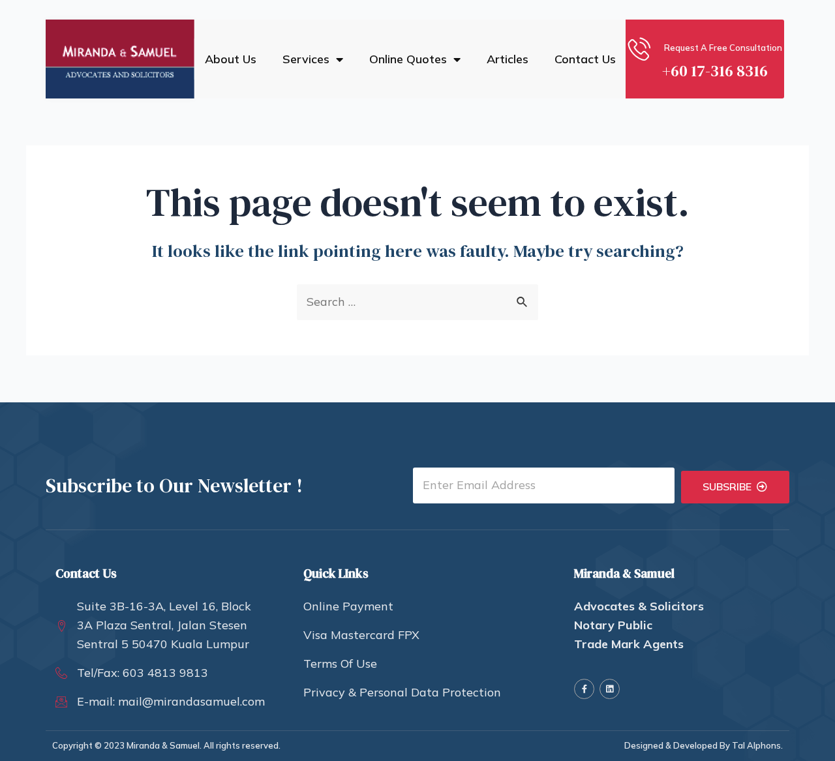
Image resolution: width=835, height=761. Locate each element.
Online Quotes (408, 59)
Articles (507, 59)
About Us (230, 59)
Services (305, 59)
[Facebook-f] (584, 689)
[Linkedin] (610, 689)
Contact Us (585, 59)
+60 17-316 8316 (715, 71)
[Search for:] (417, 301)
